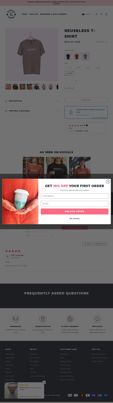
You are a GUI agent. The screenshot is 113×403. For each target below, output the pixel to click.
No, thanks (75, 219)
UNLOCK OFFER (74, 211)
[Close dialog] (108, 181)
